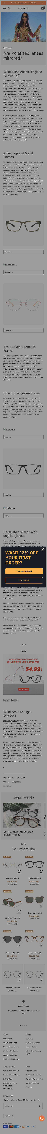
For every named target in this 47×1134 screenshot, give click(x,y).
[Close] (43, 549)
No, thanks (24, 580)
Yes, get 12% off (24, 571)
